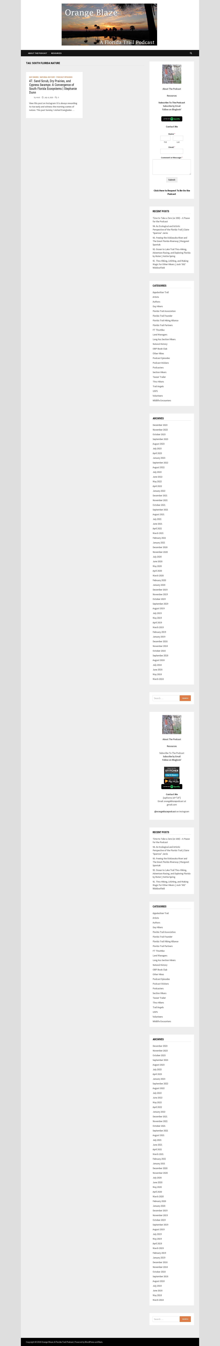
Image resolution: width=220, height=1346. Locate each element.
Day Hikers (34, 77)
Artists (156, 296)
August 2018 (158, 660)
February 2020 (159, 580)
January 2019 (159, 636)
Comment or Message (172, 157)
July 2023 (157, 448)
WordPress (89, 1342)
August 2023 (158, 443)
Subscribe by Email (172, 106)
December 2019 (160, 589)
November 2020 (160, 552)
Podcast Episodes (64, 77)
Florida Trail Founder (162, 315)
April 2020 (157, 570)
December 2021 (160, 495)
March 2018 (158, 679)
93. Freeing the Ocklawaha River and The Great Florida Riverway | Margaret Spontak (171, 241)
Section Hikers (159, 372)
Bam (100, 1342)
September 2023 (160, 439)
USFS (155, 391)
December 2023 (160, 424)
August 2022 (158, 467)
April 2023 (157, 453)
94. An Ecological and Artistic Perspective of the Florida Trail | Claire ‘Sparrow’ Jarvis (171, 229)
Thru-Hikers (158, 381)
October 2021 (159, 504)
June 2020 (157, 561)
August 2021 (158, 514)
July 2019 (157, 613)
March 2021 (158, 533)
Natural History (47, 77)
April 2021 (157, 528)
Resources (56, 53)
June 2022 (157, 476)
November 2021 (160, 500)
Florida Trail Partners (163, 325)
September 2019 (160, 603)
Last (178, 142)
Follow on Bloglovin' (171, 109)
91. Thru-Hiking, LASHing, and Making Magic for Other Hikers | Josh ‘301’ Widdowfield (170, 264)
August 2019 (158, 608)
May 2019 (157, 617)
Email (172, 147)
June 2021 (157, 523)
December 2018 (160, 641)
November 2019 (160, 594)
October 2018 (159, 650)
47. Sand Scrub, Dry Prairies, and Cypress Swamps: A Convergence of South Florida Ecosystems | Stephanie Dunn (53, 86)
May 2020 (157, 566)
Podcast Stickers (161, 362)
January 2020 (159, 584)
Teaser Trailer (159, 376)
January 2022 (159, 490)
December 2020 (160, 547)
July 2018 (157, 664)
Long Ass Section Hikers (164, 339)
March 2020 (158, 575)
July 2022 (157, 472)
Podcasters (158, 367)
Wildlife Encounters (162, 400)
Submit (171, 179)
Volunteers (158, 395)
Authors (156, 301)
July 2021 (157, 519)
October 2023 (159, 434)
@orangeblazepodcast (165, 811)
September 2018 (160, 655)
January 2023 (159, 457)
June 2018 (157, 669)
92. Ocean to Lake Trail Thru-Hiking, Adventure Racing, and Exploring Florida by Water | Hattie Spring (171, 253)
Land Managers (160, 334)
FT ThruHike (158, 329)
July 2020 (157, 556)
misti (38, 97)
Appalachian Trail (161, 292)
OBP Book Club (160, 348)
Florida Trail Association (164, 311)
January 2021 (159, 542)
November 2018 (160, 646)
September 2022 (160, 462)
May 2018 (157, 674)
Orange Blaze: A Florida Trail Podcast (58, 1342)
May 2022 (157, 481)
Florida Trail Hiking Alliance (165, 320)
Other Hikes (158, 353)
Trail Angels (158, 386)
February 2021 (159, 537)
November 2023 (160, 429)
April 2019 (157, 622)
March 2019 (158, 627)
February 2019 (159, 631)
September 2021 (160, 509)
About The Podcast (37, 53)
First (165, 142)
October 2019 (159, 599)
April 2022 (157, 486)
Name (171, 134)
